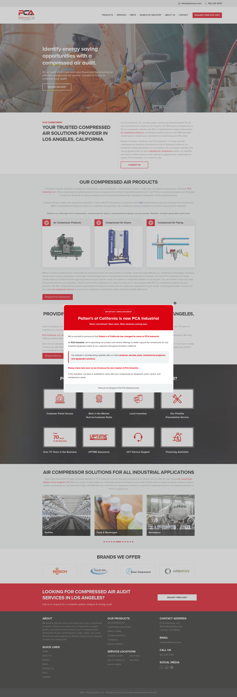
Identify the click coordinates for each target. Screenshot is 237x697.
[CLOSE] (175, 303)
